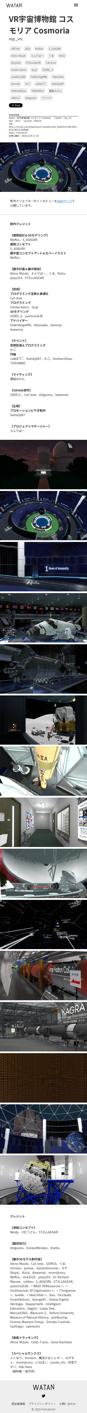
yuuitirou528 (18, 76)
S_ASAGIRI (55, 48)
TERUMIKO (37, 91)
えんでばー (37, 55)
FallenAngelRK (39, 76)
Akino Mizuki (18, 55)
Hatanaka (58, 76)
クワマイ (47, 98)
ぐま (51, 55)
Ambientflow (18, 91)
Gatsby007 (58, 83)
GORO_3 (47, 69)
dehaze (76, 5)
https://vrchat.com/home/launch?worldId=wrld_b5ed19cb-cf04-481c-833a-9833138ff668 (43, 128)
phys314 (15, 62)
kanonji (15, 83)
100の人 (15, 98)
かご (27, 83)
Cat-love (51, 62)
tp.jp (34, 69)
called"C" (40, 83)
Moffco (39, 48)
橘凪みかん (55, 91)
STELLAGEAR (33, 62)
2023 (27, 48)
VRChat (15, 48)
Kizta (62, 55)
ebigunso (30, 98)
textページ (64, 201)
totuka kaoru (18, 69)
